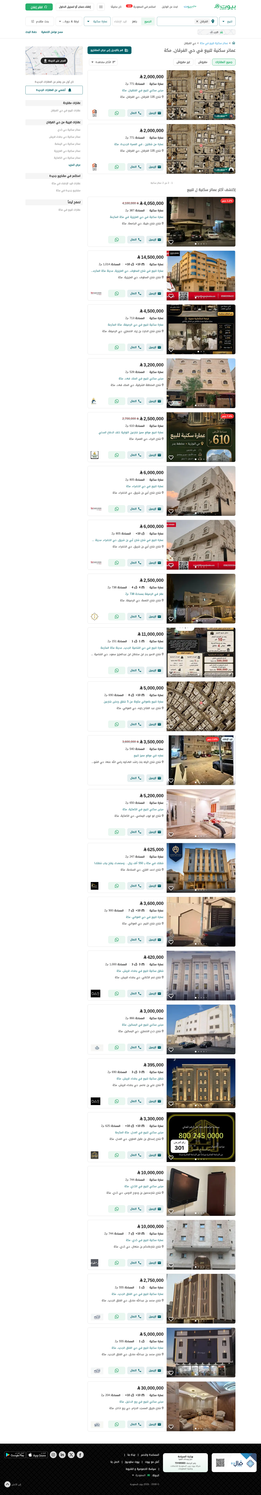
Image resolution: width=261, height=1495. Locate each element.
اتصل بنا (114, 1461)
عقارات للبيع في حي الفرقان (65, 111)
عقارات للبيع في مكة (69, 210)
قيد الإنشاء (120, 21)
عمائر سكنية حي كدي (69, 130)
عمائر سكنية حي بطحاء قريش (64, 137)
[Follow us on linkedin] (62, 1457)
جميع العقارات (223, 62)
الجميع (148, 21)
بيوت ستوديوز (132, 1461)
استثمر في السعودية (142, 6)
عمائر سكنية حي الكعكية (67, 158)
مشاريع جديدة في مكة (68, 191)
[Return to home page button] (224, 7)
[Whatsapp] (116, 113)
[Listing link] (161, 95)
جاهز (134, 21)
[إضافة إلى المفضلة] (171, 115)
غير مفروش (183, 62)
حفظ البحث (31, 32)
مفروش (202, 62)
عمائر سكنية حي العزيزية (67, 152)
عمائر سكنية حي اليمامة (67, 144)
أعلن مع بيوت (152, 1461)
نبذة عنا (131, 1454)
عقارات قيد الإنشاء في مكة (66, 184)
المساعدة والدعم (150, 1454)
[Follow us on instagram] (53, 1457)
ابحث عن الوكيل (170, 6)
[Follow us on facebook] (80, 1457)
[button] (227, 21)
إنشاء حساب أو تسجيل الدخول (75, 6)
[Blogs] (190, 7)
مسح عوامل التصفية (52, 32)
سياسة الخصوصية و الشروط (141, 1469)
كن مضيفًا (116, 6)
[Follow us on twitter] (71, 1457)
